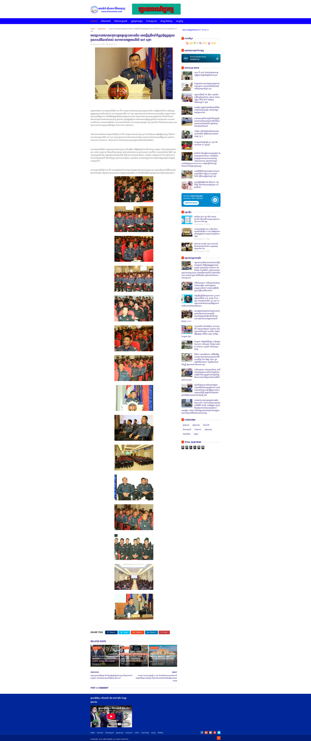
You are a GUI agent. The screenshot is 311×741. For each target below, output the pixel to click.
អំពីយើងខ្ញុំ (160, 733)
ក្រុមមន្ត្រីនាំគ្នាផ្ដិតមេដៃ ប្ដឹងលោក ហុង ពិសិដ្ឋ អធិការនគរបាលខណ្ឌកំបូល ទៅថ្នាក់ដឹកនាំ (206, 185)
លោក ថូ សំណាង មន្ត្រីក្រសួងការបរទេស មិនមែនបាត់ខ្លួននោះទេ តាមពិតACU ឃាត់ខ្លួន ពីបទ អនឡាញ (104, 658)
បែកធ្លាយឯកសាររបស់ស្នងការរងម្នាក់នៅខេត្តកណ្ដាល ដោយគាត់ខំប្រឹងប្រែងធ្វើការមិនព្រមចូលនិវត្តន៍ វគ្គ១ (206, 86)
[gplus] (206, 732)
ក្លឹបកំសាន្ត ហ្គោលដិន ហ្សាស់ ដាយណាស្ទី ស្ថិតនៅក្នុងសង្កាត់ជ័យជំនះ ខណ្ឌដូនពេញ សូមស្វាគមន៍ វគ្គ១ (206, 246)
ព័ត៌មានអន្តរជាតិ (120, 21)
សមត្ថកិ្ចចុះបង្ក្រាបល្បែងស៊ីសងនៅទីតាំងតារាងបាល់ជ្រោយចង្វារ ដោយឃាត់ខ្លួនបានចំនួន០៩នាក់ (207, 110)
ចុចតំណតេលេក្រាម (191, 203)
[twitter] (218, 732)
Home (94, 21)
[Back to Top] (218, 738)
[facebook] (201, 732)
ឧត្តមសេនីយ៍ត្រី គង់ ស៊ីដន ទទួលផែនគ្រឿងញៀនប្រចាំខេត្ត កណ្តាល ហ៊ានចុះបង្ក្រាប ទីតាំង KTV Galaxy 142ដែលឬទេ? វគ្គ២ (207, 98)
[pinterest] (214, 732)
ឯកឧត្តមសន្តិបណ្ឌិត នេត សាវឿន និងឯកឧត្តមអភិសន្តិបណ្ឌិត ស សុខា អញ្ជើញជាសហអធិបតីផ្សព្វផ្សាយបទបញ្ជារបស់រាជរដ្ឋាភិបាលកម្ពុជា (207, 232)
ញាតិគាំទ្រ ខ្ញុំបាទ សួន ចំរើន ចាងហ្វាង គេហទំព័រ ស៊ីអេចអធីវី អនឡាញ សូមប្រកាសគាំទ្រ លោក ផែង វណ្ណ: (207, 219)
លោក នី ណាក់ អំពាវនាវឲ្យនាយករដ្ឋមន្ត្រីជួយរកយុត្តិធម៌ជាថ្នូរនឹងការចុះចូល (206, 73)
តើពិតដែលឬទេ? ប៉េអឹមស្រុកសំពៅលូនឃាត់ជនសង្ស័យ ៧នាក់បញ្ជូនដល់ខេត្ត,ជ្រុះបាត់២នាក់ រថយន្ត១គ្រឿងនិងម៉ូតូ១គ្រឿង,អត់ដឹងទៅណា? (207, 287)
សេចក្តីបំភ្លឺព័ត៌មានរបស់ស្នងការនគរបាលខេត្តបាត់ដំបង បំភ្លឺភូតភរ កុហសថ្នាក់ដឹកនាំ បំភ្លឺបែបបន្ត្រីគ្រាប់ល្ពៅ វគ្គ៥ (206, 174)
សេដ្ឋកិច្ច (179, 21)
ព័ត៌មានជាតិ (106, 21)
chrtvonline (108, 739)
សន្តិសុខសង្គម (208, 430)
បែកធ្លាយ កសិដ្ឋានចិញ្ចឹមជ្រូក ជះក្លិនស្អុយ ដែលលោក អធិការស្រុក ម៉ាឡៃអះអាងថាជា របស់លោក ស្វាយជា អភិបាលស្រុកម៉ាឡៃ (207, 345)
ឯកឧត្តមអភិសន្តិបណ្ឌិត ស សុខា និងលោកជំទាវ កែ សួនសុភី (206, 143)
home (93, 733)
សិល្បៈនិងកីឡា (166, 21)
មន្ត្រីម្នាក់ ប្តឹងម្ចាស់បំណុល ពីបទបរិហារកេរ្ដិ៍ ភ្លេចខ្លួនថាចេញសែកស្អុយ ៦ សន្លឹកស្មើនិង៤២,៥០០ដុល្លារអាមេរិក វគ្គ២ (162, 657)
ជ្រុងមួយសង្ (186, 425)
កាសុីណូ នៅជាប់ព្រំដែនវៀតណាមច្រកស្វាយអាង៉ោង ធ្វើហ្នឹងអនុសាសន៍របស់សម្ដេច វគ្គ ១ (206, 134)
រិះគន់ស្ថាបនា (151, 21)
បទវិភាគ (137, 733)
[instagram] (210, 732)
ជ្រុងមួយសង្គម (137, 21)
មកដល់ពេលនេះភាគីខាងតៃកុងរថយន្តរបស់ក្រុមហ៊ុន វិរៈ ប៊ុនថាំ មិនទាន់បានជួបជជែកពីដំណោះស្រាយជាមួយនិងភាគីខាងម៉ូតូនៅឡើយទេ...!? (133, 657)
